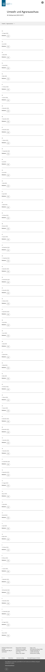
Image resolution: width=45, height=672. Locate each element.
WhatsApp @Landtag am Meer (36, 649)
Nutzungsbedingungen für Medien (33, 658)
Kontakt (3, 658)
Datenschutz (10, 658)
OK (6, 669)
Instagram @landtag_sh (35, 650)
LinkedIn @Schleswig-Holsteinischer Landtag (35, 652)
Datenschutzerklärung (9, 665)
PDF (8, 36)
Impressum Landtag (20, 658)
